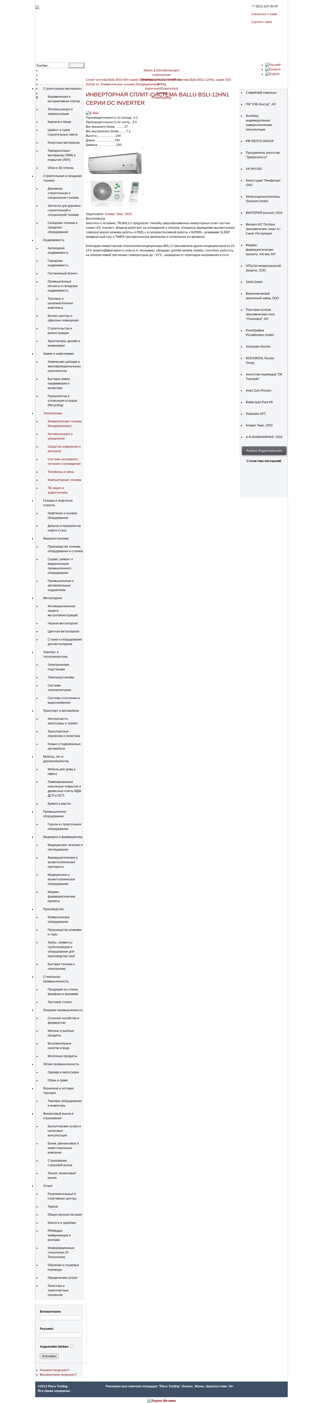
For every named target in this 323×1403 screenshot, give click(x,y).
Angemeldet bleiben (54, 1346)
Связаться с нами (264, 14)
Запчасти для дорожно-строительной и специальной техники (65, 210)
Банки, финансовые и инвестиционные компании (63, 1148)
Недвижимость (53, 240)
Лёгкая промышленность (61, 1064)
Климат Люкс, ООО (118, 214)
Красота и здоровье (62, 1223)
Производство (53, 909)
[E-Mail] (92, 113)
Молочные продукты (62, 1056)
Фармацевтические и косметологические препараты (63, 862)
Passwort (46, 1329)
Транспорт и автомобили (61, 710)
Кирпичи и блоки (59, 122)
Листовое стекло (60, 1002)
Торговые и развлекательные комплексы (60, 303)
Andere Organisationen (264, 450)
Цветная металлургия (63, 631)
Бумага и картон (59, 803)
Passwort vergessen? (54, 1370)
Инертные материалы (64, 142)
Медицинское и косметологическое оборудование (61, 879)
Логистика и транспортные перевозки (58, 1290)
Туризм (53, 1206)
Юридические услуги (62, 1278)
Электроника (52, 413)
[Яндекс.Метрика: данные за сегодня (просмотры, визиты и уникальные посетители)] (161, 1400)
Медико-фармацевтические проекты (61, 896)
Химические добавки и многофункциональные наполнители (64, 366)
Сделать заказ (261, 22)
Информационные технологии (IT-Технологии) (61, 1252)
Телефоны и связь (61, 472)
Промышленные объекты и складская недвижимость (63, 286)
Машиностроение (56, 538)
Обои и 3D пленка (60, 168)
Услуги (47, 1186)
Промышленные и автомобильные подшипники (61, 585)
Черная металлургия (63, 623)
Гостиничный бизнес (62, 273)
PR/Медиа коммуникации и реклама (59, 1235)
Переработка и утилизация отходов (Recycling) (62, 400)
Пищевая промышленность (63, 1010)
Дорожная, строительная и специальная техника (63, 193)
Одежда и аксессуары (63, 1072)
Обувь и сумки (58, 1080)
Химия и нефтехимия (58, 353)
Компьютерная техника (64, 480)
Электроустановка (61, 677)
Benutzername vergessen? (58, 1374)
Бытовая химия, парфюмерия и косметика (59, 383)
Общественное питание (65, 1214)
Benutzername (50, 1311)
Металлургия (52, 598)
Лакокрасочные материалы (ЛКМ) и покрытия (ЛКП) (62, 155)
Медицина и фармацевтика (63, 837)
